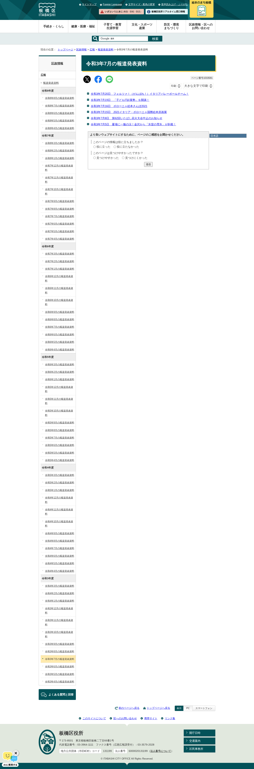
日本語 (214, 135)
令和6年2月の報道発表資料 (59, 372)
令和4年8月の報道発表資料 (59, 540)
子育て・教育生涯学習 (112, 26)
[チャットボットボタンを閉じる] (16, 753)
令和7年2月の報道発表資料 (59, 261)
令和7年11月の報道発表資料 (59, 179)
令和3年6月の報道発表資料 (59, 666)
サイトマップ (89, 4)
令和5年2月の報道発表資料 (59, 482)
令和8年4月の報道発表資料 (59, 128)
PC (188, 708)
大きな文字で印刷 (196, 85)
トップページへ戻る (158, 708)
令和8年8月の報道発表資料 (59, 98)
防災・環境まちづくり (171, 26)
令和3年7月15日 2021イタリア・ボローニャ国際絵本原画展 (129, 112)
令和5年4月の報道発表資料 (59, 460)
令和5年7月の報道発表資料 (59, 437)
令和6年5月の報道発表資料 (59, 342)
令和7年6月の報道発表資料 (59, 223)
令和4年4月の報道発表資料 (59, 571)
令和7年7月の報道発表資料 (59, 216)
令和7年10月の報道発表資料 (59, 191)
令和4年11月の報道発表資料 (59, 511)
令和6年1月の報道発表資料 (59, 379)
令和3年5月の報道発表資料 (59, 674)
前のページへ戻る (129, 708)
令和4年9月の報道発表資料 (59, 533)
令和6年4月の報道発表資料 (59, 349)
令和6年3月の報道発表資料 (59, 364)
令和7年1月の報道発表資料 (59, 268)
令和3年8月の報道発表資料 (59, 651)
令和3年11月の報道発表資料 (59, 622)
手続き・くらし (53, 26)
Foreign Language (112, 4)
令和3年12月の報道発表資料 (59, 610)
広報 (92, 49)
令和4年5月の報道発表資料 (59, 563)
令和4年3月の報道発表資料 (59, 585)
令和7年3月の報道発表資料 (59, 253)
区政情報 (81, 49)
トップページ (65, 49)
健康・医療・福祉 (83, 26)
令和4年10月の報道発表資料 (59, 523)
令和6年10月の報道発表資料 (59, 302)
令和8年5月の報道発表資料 (59, 120)
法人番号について (160, 751)
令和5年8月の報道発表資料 (59, 430)
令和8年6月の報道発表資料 (59, 113)
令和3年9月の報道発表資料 (59, 644)
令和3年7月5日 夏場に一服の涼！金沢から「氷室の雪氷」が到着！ (133, 124)
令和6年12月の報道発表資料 (59, 278)
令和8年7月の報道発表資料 (59, 105)
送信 (148, 164)
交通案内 (194, 740)
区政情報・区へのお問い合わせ (201, 26)
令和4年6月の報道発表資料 (59, 555)
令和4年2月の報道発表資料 (59, 593)
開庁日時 (194, 732)
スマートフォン (203, 708)
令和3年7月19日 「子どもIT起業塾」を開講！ (120, 99)
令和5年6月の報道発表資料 (59, 445)
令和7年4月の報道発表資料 (59, 238)
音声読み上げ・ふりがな (174, 4)
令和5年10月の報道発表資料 (59, 412)
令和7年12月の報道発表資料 (59, 167)
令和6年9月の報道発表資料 (59, 312)
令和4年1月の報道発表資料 (59, 600)
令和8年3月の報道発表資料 (59, 143)
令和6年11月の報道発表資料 (59, 290)
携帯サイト (150, 718)
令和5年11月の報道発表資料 (59, 401)
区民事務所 (196, 748)
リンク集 (170, 718)
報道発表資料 (105, 49)
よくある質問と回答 (61, 694)
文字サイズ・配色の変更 (141, 4)
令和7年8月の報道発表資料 (59, 208)
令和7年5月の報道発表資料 (59, 231)
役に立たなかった (128, 146)
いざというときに (123, 11)
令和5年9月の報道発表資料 (59, 422)
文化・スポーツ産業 (142, 26)
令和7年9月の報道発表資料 (59, 201)
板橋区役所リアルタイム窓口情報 (168, 11)
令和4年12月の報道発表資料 (59, 499)
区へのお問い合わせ (125, 718)
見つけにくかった (136, 157)
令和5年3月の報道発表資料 (59, 475)
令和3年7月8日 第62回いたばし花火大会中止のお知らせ (126, 118)
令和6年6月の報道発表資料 (59, 334)
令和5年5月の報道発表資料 (59, 452)
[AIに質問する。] (10, 758)
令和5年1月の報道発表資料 (59, 490)
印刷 (173, 86)
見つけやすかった (108, 157)
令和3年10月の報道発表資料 (59, 634)
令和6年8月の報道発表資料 (59, 319)
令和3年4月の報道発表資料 (59, 681)
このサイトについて (94, 718)
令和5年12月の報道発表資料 (59, 389)
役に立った (103, 146)
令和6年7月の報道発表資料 (59, 326)
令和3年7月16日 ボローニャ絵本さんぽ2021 (119, 106)
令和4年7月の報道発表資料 (59, 548)
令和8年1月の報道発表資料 (59, 158)
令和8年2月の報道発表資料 (59, 150)
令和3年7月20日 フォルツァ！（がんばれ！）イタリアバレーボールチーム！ (140, 93)
